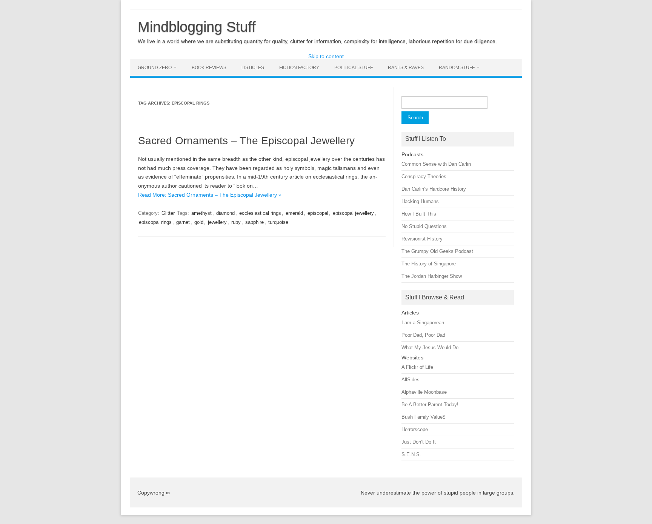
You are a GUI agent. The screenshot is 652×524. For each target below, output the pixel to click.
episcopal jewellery (353, 213)
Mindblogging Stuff (197, 27)
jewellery (217, 222)
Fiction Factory (299, 67)
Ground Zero (155, 67)
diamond (225, 213)
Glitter (168, 213)
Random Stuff (457, 67)
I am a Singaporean (422, 322)
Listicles (252, 67)
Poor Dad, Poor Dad (423, 335)
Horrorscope (414, 429)
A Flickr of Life (417, 367)
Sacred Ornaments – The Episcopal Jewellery (246, 140)
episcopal (318, 213)
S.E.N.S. (411, 454)
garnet (183, 222)
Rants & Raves (406, 67)
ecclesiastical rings (260, 213)
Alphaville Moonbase (424, 392)
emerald (294, 213)
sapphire (254, 222)
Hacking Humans (420, 201)
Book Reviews (209, 67)
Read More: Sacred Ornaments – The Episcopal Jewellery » (209, 195)
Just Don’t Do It (418, 442)
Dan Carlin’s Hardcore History (433, 189)
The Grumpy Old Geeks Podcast (437, 251)
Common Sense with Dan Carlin (436, 164)
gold (198, 222)
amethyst (201, 213)
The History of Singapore (428, 264)
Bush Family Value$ (423, 417)
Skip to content (326, 56)
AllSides (410, 379)
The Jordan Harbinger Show (431, 276)
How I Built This (418, 214)
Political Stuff (353, 67)
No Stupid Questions (424, 226)
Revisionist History (422, 239)
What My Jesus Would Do (429, 347)
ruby (236, 222)
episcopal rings (155, 222)
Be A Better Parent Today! (429, 404)
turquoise (278, 222)
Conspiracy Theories (423, 176)
